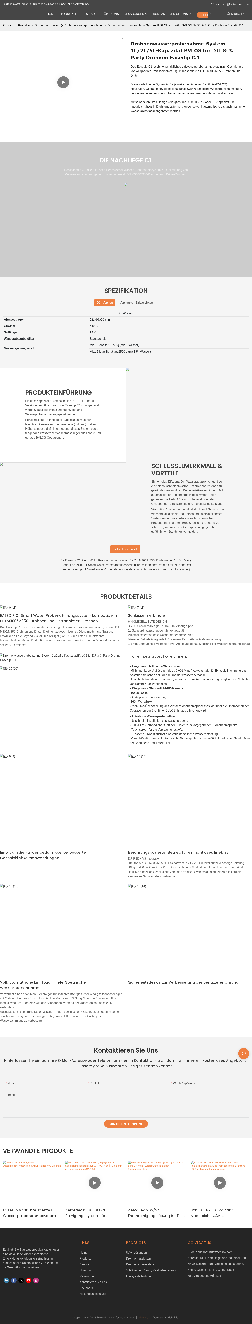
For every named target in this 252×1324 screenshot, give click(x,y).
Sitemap (143, 1317)
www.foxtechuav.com (122, 1317)
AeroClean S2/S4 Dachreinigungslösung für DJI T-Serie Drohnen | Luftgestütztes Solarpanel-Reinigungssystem (155, 1213)
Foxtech (8, 25)
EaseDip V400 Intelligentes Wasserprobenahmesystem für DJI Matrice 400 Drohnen (29, 1213)
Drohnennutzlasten (47, 25)
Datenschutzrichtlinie (165, 1317)
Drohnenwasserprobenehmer (83, 25)
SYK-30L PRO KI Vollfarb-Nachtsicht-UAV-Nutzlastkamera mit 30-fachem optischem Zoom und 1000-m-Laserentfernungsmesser (218, 1213)
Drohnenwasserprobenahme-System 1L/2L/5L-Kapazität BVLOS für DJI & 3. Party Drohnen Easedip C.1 (176, 25)
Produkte (24, 25)
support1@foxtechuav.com (232, 4)
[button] (210, 14)
